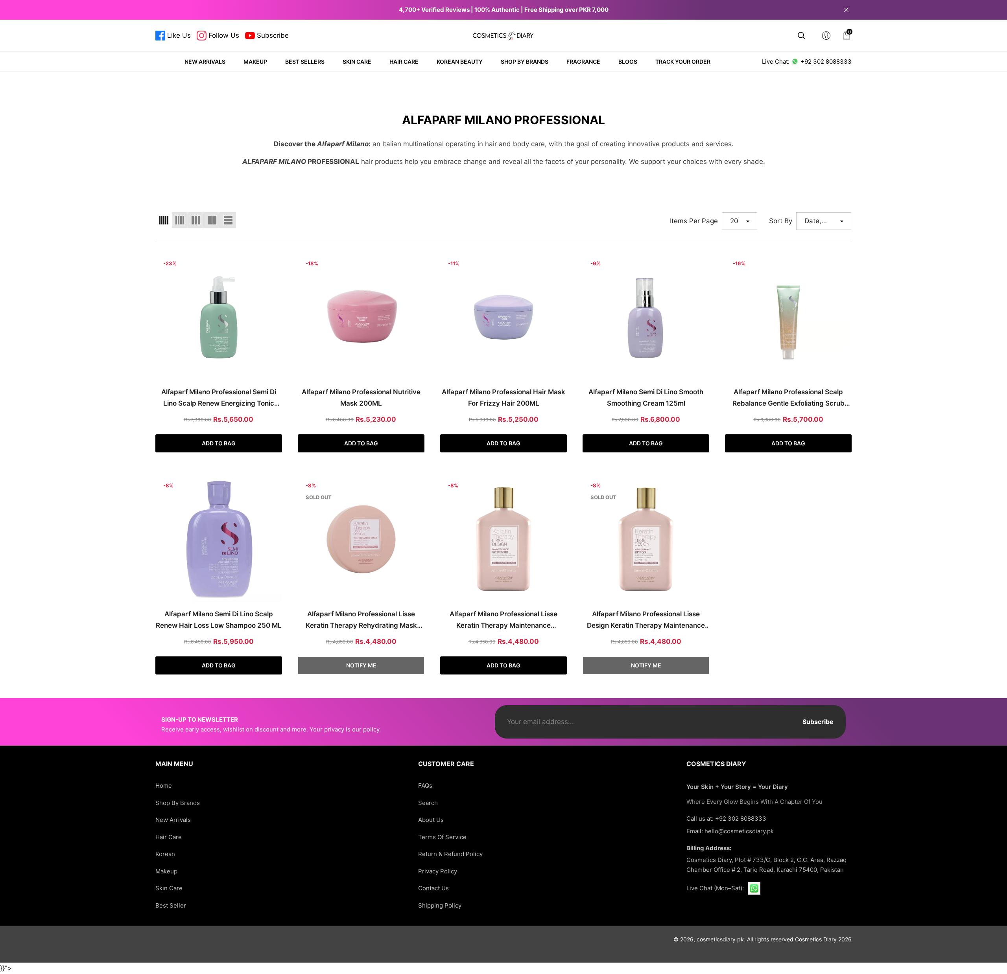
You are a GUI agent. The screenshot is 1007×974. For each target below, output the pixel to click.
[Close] (846, 9)
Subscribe (818, 722)
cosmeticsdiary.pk (720, 939)
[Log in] (826, 35)
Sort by (780, 221)
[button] (801, 35)
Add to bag (219, 443)
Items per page (694, 221)
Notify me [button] (361, 665)
